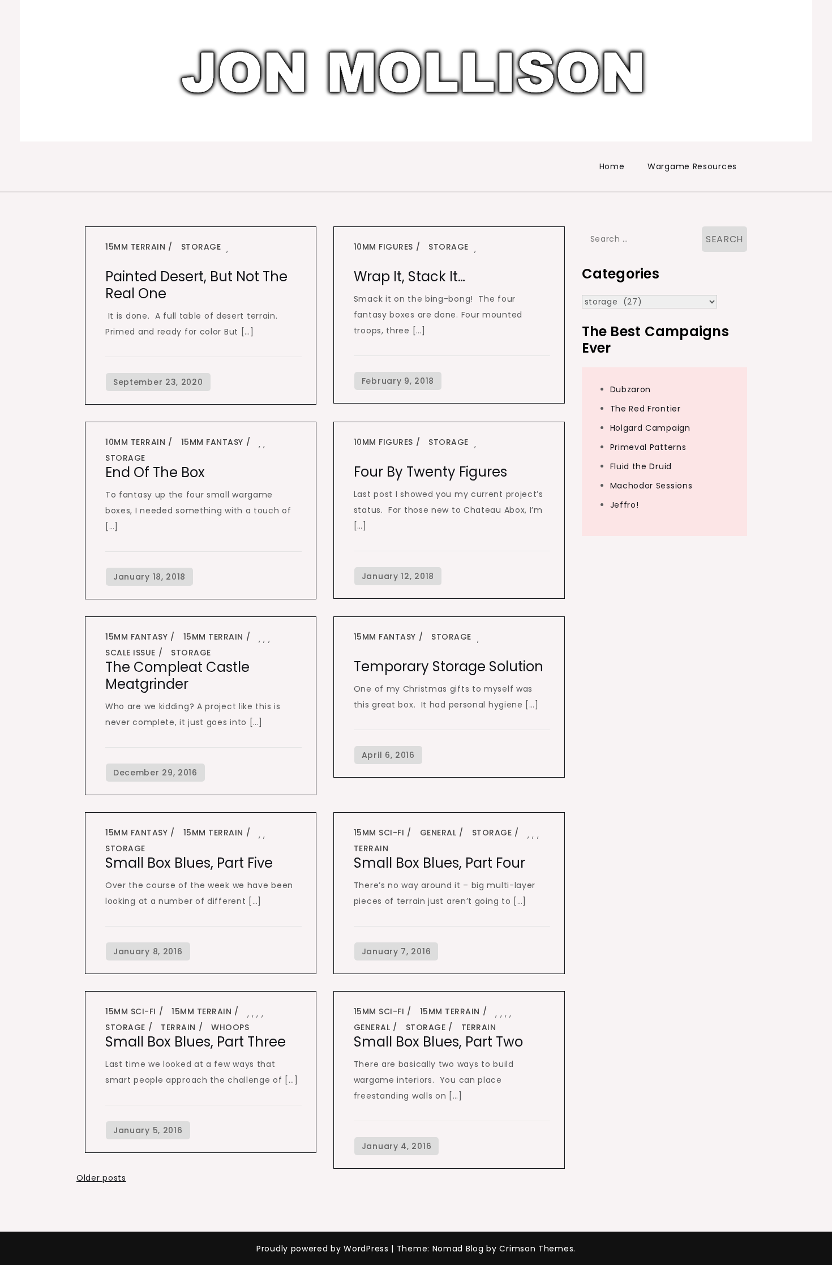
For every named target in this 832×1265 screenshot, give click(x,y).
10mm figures (383, 246)
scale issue (130, 652)
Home (612, 166)
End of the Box (155, 472)
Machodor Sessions (651, 485)
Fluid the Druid (641, 466)
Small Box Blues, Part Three (195, 1041)
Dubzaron (630, 389)
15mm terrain (135, 246)
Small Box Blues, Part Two (438, 1041)
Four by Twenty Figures (430, 471)
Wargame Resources (692, 166)
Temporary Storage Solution (448, 666)
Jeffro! (624, 505)
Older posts (101, 1177)
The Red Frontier (645, 408)
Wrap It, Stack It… (409, 276)
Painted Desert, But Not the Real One (196, 285)
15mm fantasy (212, 442)
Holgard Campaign (650, 428)
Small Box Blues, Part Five (189, 863)
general (438, 832)
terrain (371, 848)
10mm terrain (135, 442)
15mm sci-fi (379, 832)
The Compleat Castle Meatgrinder (177, 675)
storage (201, 246)
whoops (230, 1027)
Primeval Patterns (648, 447)
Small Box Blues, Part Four (439, 863)
